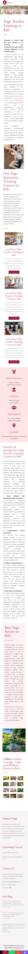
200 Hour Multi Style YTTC (10, 853)
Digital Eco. (14, 950)
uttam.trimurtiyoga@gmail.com (11, 882)
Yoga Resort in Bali (12, 652)
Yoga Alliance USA (9, 600)
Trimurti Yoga (15, 61)
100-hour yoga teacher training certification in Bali (13, 100)
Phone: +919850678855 (9, 885)
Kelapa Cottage (10, 672)
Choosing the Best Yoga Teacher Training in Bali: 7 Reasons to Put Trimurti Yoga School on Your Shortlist (13, 903)
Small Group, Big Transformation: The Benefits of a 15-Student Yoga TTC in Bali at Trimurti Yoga (13, 914)
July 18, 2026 (6, 906)
